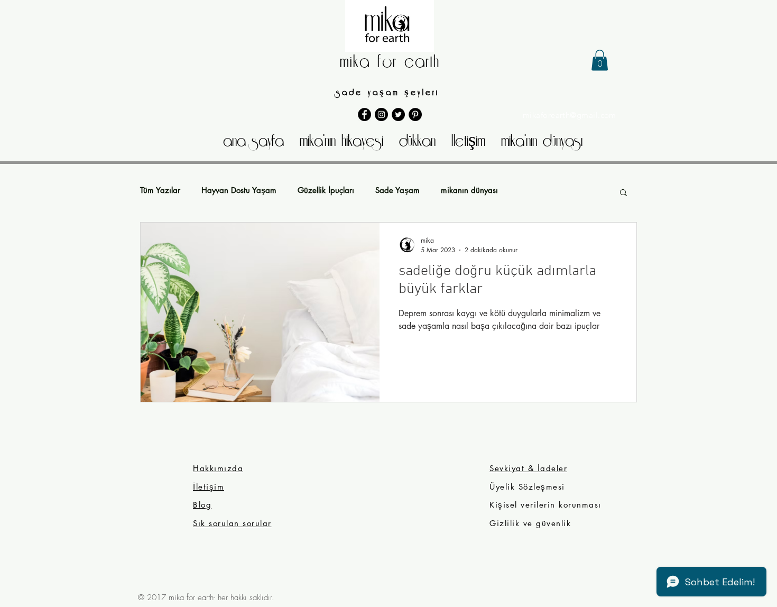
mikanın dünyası (469, 190)
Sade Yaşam (397, 190)
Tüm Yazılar (160, 190)
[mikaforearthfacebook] (364, 114)
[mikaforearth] (398, 114)
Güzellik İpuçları (326, 190)
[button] (599, 60)
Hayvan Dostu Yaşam (238, 190)
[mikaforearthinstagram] (381, 114)
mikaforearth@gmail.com (569, 115)
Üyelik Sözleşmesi (528, 487)
